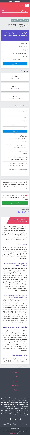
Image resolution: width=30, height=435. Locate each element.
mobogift (20, 424)
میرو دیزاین (13, 433)
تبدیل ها (20, 20)
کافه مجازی (6, 424)
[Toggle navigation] (4, 5)
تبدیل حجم (14, 20)
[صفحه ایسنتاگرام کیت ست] (19, 420)
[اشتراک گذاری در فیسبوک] (18, 212)
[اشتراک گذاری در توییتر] (24, 212)
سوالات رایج (15, 386)
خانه (25, 20)
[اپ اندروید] (10, 420)
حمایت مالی (14, 203)
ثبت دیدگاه (15, 131)
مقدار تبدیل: (24, 43)
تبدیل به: (25, 56)
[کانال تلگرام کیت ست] (15, 420)
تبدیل (14, 64)
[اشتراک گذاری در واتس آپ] (27, 212)
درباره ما (15, 381)
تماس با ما (15, 377)
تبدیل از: (25, 50)
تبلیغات (15, 390)
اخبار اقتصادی (13, 424)
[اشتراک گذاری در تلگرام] (21, 212)
